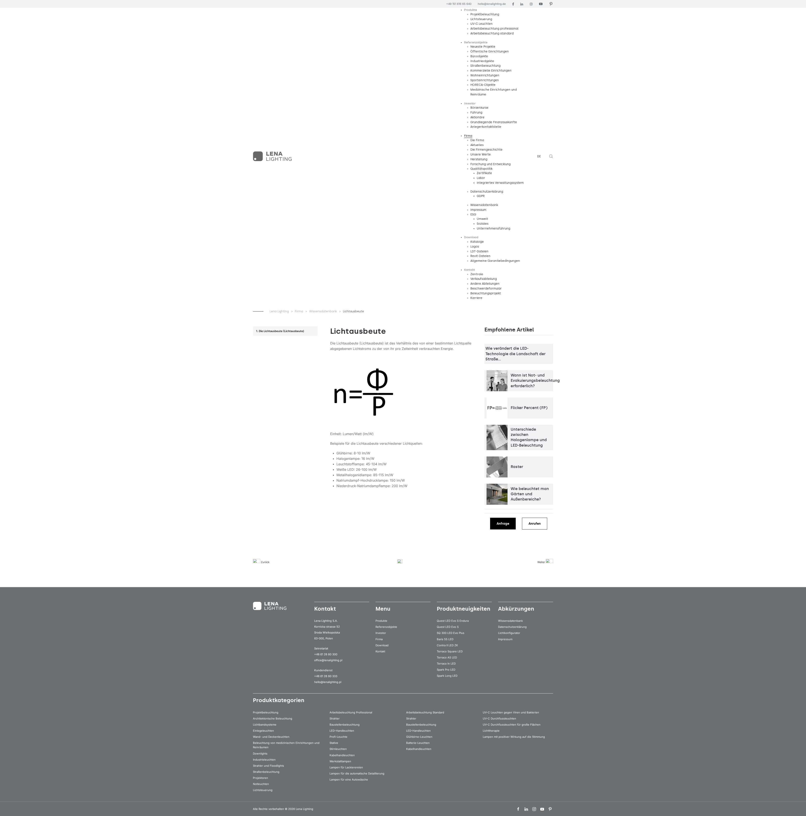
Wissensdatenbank (510, 620)
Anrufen (535, 523)
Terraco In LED (446, 663)
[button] (551, 156)
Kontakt (380, 651)
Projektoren (260, 778)
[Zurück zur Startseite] (273, 156)
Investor (381, 633)
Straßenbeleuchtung (266, 771)
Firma (379, 639)
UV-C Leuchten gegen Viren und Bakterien (511, 712)
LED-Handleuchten (342, 730)
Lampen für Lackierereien (346, 767)
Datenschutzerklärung (512, 626)
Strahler (335, 718)
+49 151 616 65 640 (458, 3)
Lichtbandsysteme (264, 724)
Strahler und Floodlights (268, 765)
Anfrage (503, 523)
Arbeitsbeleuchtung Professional (351, 712)
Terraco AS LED (447, 657)
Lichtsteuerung (262, 790)
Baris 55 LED (445, 639)
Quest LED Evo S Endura (453, 620)
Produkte (381, 620)
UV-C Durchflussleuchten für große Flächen (511, 724)
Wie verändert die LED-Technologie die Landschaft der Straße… (515, 353)
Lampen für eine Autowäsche (349, 779)
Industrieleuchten (264, 759)
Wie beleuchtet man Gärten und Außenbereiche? (530, 494)
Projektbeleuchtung (265, 712)
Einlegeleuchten (263, 730)
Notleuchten (261, 784)
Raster (517, 466)
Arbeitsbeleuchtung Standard (425, 712)
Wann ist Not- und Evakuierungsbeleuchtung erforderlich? (535, 380)
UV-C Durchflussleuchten (499, 718)
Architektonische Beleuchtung (272, 718)
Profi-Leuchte (338, 736)
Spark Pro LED (446, 669)
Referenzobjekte (386, 626)
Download (382, 645)
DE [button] (539, 156)
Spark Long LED (447, 675)
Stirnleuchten (338, 749)
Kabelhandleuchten (342, 755)
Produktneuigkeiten (463, 608)
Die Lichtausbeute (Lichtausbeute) (281, 331)
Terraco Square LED (450, 651)
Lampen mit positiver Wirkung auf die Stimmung (514, 736)
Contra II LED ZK (447, 645)
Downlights (260, 753)
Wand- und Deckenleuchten (271, 736)
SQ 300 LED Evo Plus (450, 633)
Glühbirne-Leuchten (419, 736)
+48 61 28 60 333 (325, 676)
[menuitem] (470, 10)
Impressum (505, 639)
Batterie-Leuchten (418, 742)
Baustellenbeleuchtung (345, 724)
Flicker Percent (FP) (529, 407)
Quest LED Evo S (448, 626)
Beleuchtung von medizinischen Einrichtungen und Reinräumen (286, 745)
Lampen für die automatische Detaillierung (357, 773)
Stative (334, 742)
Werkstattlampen (340, 761)
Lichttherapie (491, 730)
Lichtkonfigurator (509, 633)
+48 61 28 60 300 (325, 654)
